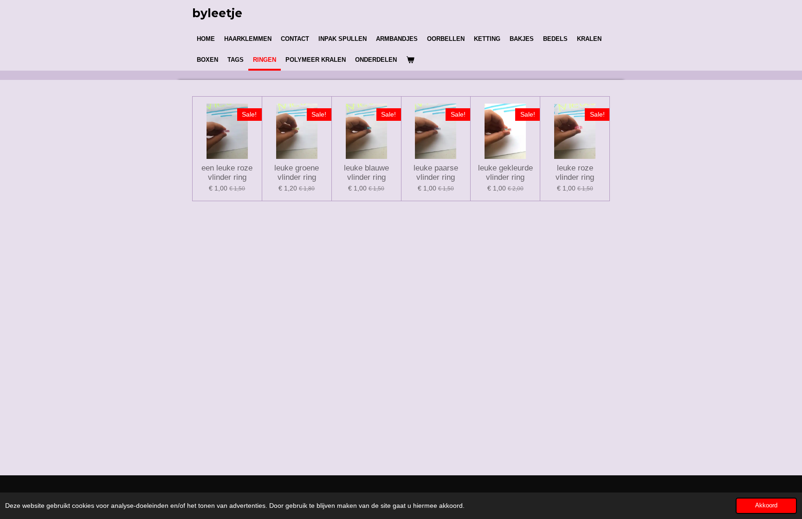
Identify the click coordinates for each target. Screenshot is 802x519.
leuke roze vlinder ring (575, 173)
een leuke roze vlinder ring (226, 173)
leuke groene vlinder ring (296, 173)
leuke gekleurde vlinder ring (505, 173)
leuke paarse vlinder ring (436, 173)
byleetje (217, 13)
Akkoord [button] (766, 505)
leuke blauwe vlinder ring (366, 173)
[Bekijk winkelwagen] (410, 60)
